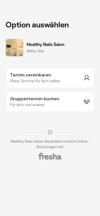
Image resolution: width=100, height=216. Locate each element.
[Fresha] (50, 156)
